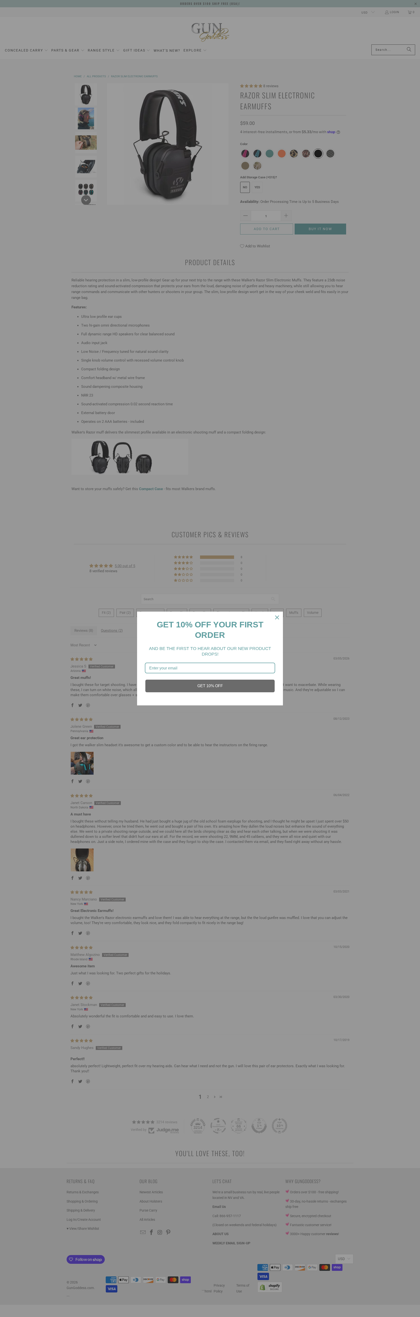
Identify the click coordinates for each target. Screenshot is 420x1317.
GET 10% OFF (210, 686)
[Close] (277, 617)
